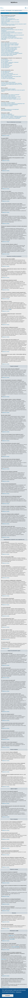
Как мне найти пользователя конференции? (8, 97)
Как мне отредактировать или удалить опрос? (9, 48)
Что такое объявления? (5, 64)
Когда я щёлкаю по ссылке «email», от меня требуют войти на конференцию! (11, 39)
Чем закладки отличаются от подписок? (8, 102)
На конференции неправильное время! (8, 31)
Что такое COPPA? (4, 17)
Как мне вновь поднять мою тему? (7, 55)
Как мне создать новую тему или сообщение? (9, 42)
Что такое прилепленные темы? (6, 65)
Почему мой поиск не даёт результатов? (8, 95)
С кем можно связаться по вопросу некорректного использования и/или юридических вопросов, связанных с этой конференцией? (13, 117)
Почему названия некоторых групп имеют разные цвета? (11, 76)
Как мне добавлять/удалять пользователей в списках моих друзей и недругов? (13, 90)
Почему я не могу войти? (5, 20)
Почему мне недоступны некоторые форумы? (9, 49)
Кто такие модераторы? (5, 72)
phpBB (9, 309)
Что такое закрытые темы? (5, 66)
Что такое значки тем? (5, 67)
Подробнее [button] (18, 992)
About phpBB (12, 939)
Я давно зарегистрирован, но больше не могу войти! (10, 21)
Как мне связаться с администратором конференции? (10, 118)
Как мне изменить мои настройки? (7, 28)
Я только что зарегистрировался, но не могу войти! (10, 19)
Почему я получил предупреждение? (7, 51)
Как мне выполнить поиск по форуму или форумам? (10, 94)
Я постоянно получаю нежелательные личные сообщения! (11, 83)
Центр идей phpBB (15, 946)
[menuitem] (1, 8)
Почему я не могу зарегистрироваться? (8, 18)
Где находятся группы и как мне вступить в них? (9, 74)
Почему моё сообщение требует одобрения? (9, 54)
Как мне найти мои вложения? (6, 110)
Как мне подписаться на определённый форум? (9, 104)
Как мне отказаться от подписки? (7, 105)
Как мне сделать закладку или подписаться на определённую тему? (13, 103)
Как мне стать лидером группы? (6, 75)
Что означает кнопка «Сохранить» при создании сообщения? (11, 53)
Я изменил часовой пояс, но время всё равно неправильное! (11, 32)
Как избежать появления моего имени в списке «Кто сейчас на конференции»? (12, 30)
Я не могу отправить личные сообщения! (8, 82)
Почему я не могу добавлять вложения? (8, 50)
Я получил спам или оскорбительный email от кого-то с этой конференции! (11, 85)
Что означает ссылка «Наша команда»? (8, 78)
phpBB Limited (11, 935)
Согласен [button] (7, 995)
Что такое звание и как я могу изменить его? (9, 37)
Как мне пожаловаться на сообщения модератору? (10, 52)
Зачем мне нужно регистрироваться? (7, 16)
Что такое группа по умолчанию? (7, 77)
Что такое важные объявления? (6, 63)
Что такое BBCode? (4, 59)
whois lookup (3, 959)
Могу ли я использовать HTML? (6, 60)
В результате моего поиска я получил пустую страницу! (10, 96)
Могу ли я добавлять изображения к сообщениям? (10, 62)
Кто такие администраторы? (6, 71)
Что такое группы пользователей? (7, 73)
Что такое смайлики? (4, 61)
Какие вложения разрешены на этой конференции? (10, 109)
